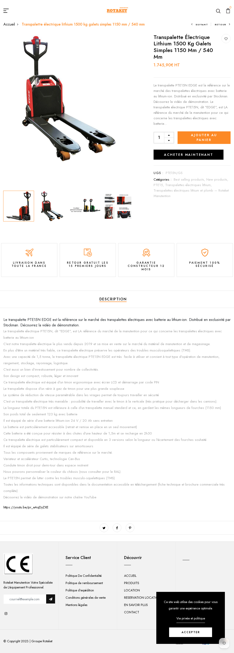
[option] (68, 99)
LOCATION (132, 590)
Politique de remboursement (84, 583)
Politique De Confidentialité (84, 575)
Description (113, 299)
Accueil (9, 24)
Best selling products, (190, 179)
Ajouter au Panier (204, 137)
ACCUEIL (130, 575)
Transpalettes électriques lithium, (188, 184)
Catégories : (162, 179)
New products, (217, 179)
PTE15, (159, 184)
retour (220, 24)
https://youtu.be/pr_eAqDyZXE (25, 507)
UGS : (158, 173)
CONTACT (131, 612)
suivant (202, 24)
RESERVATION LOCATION (142, 597)
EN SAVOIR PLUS (136, 605)
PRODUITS (131, 583)
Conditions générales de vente (86, 597)
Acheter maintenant (188, 154)
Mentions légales (76, 605)
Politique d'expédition (80, 590)
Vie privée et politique (190, 618)
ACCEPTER (190, 632)
